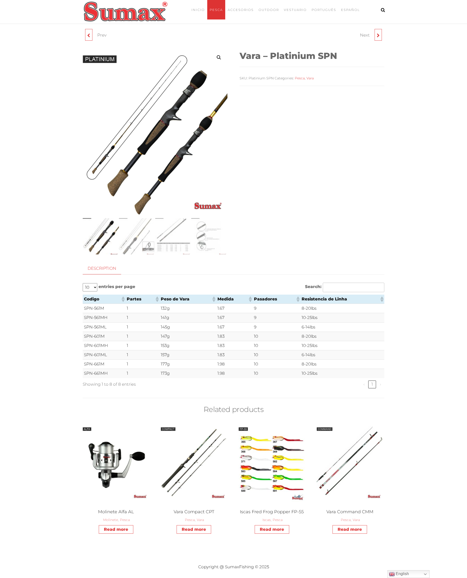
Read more (116, 529)
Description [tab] (102, 268)
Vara (310, 78)
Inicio (198, 10)
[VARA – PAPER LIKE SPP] (378, 35)
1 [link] (372, 384)
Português (324, 10)
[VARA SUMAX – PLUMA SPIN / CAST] (88, 35)
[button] (219, 57)
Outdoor (269, 10)
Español (350, 10)
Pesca (216, 10)
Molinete (110, 520)
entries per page (117, 286)
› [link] (380, 384)
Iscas (266, 520)
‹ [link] (364, 384)
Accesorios (241, 10)
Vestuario (295, 10)
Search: (313, 286)
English (402, 574)
